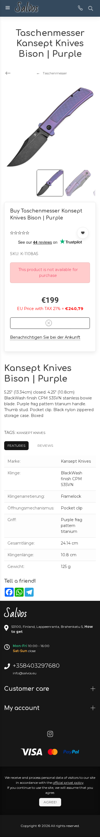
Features (16, 445)
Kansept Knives (31, 433)
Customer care (27, 688)
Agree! (50, 802)
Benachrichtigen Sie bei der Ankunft (45, 337)
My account (22, 708)
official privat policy (68, 782)
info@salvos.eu (24, 673)
